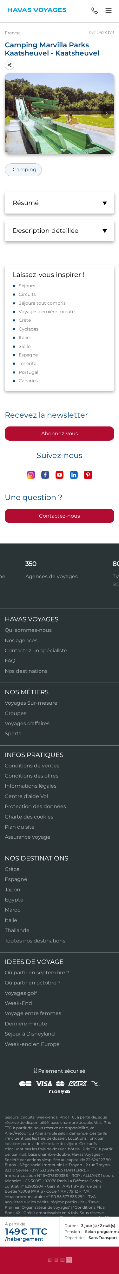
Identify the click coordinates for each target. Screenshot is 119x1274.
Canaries (28, 381)
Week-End (18, 1003)
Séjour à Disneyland (30, 1034)
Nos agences (21, 640)
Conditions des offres (31, 776)
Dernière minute (26, 1024)
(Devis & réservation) (59, 1260)
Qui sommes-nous (28, 630)
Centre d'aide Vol (26, 796)
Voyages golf (21, 993)
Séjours (27, 286)
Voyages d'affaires (27, 723)
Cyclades (28, 329)
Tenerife (27, 363)
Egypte (14, 900)
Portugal (28, 372)
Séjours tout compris (42, 303)
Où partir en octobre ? (33, 983)
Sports (13, 734)
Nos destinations (26, 671)
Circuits (27, 294)
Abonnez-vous (59, 434)
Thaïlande (17, 930)
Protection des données (35, 806)
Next (106, 114)
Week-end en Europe (32, 1044)
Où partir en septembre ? (37, 973)
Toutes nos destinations (35, 941)
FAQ (10, 661)
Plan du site (20, 827)
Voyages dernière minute (47, 311)
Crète (25, 320)
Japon (12, 890)
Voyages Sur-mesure (31, 703)
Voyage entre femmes (33, 1013)
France (12, 33)
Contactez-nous (59, 516)
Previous (13, 114)
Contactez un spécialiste (36, 651)
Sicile (24, 346)
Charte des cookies (29, 817)
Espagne (28, 355)
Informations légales (30, 786)
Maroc (12, 910)
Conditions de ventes (32, 766)
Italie (24, 337)
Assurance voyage (27, 837)
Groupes (15, 713)
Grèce (12, 869)
